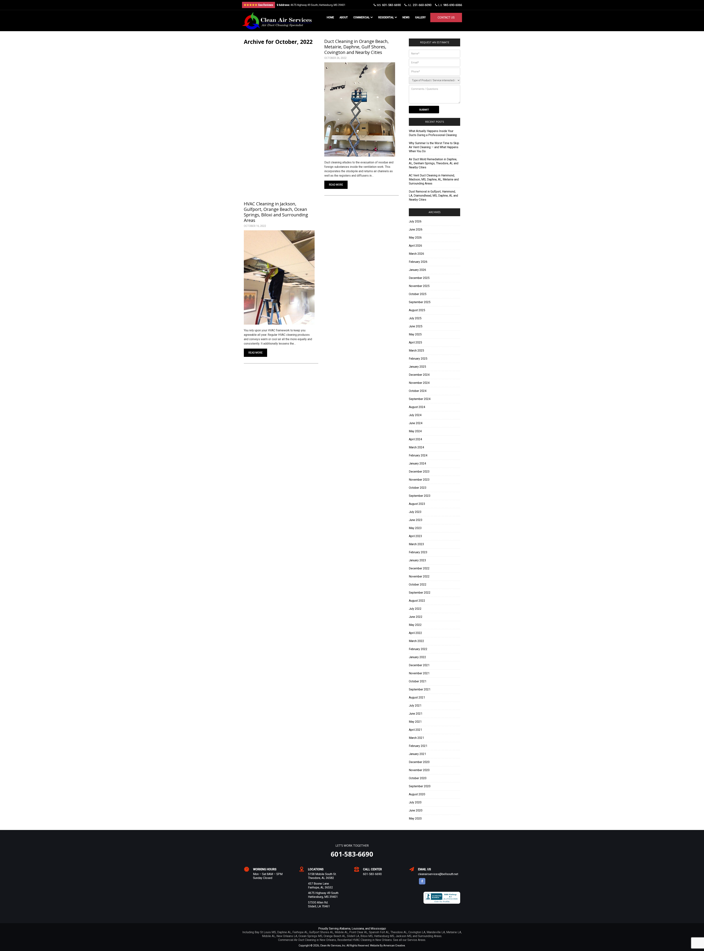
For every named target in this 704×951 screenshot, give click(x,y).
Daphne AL (284, 932)
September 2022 (419, 592)
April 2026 (415, 245)
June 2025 (415, 326)
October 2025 (417, 294)
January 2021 (417, 754)
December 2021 (419, 665)
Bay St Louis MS (265, 932)
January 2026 (417, 270)
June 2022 (415, 617)
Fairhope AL (300, 932)
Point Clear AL (358, 932)
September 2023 (419, 496)
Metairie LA (453, 932)
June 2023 (415, 520)
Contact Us (446, 17)
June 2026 (415, 229)
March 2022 (416, 641)
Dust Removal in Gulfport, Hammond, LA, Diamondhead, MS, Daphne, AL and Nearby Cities (433, 195)
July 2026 (415, 221)
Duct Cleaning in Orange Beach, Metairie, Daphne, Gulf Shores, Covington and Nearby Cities (356, 46)
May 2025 (415, 334)
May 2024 (415, 431)
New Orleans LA (286, 936)
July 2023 (415, 512)
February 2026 (418, 262)
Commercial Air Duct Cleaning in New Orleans (307, 940)
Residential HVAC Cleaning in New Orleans (364, 940)
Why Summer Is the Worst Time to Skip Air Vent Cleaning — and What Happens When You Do (434, 147)
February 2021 (418, 746)
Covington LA (416, 932)
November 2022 (419, 576)
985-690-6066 (449, 5)
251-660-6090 (419, 5)
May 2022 (415, 625)
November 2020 (419, 770)
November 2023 (419, 479)
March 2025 (416, 350)
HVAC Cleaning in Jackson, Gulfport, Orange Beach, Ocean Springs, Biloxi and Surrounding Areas (276, 212)
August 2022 (417, 600)
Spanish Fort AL (379, 932)
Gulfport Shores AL (321, 932)
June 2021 (415, 713)
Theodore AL (398, 932)
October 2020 (417, 778)
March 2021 (416, 738)
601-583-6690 (388, 5)
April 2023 (415, 536)
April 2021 (415, 729)
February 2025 (418, 358)
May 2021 (415, 721)
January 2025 (417, 366)
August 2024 (417, 407)
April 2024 (415, 439)
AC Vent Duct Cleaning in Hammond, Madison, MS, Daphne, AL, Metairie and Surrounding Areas (434, 179)
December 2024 (419, 374)
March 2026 (416, 253)
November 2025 (419, 286)
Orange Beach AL (335, 936)
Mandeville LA (436, 932)
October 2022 (417, 584)
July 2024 (415, 415)
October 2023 (417, 487)
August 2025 (417, 310)
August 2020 (417, 794)
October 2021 (417, 681)
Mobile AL (341, 932)
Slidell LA (353, 936)
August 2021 (417, 697)
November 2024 (419, 383)
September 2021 (419, 689)
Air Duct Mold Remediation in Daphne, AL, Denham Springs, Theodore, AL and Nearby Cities (433, 163)
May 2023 (415, 528)
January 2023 (417, 560)
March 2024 (416, 447)
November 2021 (419, 673)
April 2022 (415, 633)
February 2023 (418, 552)
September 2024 (419, 399)
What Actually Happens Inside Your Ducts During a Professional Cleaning (433, 133)
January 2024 (417, 463)
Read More (336, 184)
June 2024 (415, 423)
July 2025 (415, 318)
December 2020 (419, 762)
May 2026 (415, 237)
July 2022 (415, 608)
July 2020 (415, 802)
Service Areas (416, 940)
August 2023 (417, 504)
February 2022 (418, 649)
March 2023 (416, 544)
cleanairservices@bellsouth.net (438, 874)
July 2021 (415, 705)
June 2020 (415, 810)
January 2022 (417, 657)
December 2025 (419, 278)
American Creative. (394, 945)
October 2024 (417, 391)
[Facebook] (422, 881)
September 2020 (419, 786)
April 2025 (415, 342)
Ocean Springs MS (310, 936)
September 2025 (419, 302)
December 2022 (419, 568)
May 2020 (415, 818)
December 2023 (419, 471)
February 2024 (418, 455)
